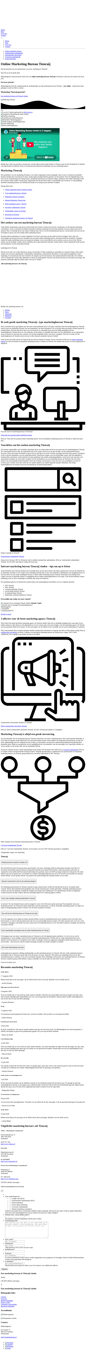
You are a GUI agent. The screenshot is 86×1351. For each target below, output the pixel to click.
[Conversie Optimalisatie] (43, 840)
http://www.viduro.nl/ (8, 1144)
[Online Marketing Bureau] (43, 430)
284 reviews (28, 112)
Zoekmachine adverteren (13, 55)
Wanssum (8, 314)
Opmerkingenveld (11, 1221)
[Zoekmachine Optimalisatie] (43, 551)
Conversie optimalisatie (12, 57)
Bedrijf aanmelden (7, 1301)
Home (3, 30)
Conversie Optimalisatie (20, 1207)
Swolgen (8, 318)
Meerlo (7, 310)
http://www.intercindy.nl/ (9, 1161)
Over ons (4, 33)
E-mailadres (9, 1261)
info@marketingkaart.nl (9, 1337)
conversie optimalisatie (70, 750)
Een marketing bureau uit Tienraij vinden (14, 96)
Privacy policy (5, 1302)
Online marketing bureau (13, 51)
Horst (7, 312)
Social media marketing (19, 1205)
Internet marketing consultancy (22, 1209)
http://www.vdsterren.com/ (9, 1179)
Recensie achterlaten (7, 1306)
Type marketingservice (12, 1196)
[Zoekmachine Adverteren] (43, 721)
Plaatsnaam (9, 1243)
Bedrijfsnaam (10, 1249)
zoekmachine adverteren (9, 632)
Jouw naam (9, 1239)
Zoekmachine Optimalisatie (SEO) (23, 1200)
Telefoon (8, 1253)
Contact (3, 35)
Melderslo (8, 316)
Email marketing (10, 59)
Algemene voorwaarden (9, 1304)
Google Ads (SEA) (18, 1198)
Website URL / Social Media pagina (17, 1215)
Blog (2, 32)
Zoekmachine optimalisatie (14, 53)
